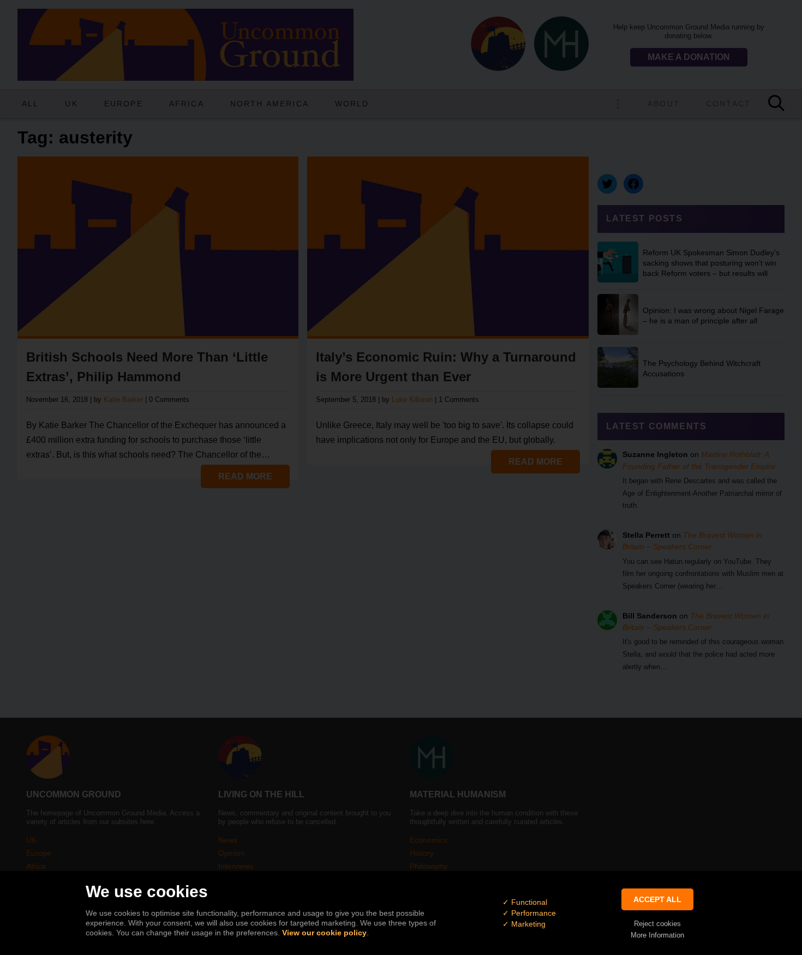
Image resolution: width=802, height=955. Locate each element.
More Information (657, 935)
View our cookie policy (324, 932)
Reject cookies (657, 924)
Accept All (657, 899)
